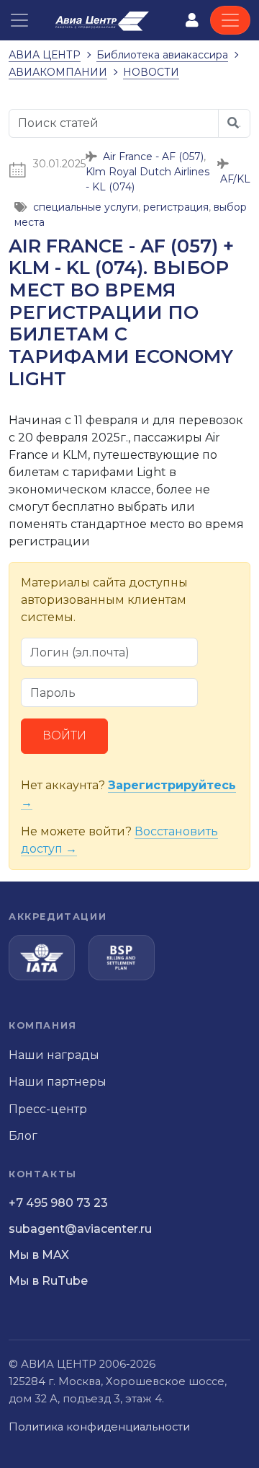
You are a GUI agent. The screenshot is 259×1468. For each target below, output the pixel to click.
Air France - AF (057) (153, 156)
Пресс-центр (48, 1109)
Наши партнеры (57, 1082)
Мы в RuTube (48, 1281)
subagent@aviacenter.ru (80, 1229)
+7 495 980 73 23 (58, 1203)
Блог (23, 1136)
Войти (64, 735)
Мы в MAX (39, 1255)
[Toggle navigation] (230, 20)
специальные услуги (85, 207)
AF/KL (235, 178)
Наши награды (54, 1055)
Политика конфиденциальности (99, 1426)
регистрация (176, 207)
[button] (19, 20)
